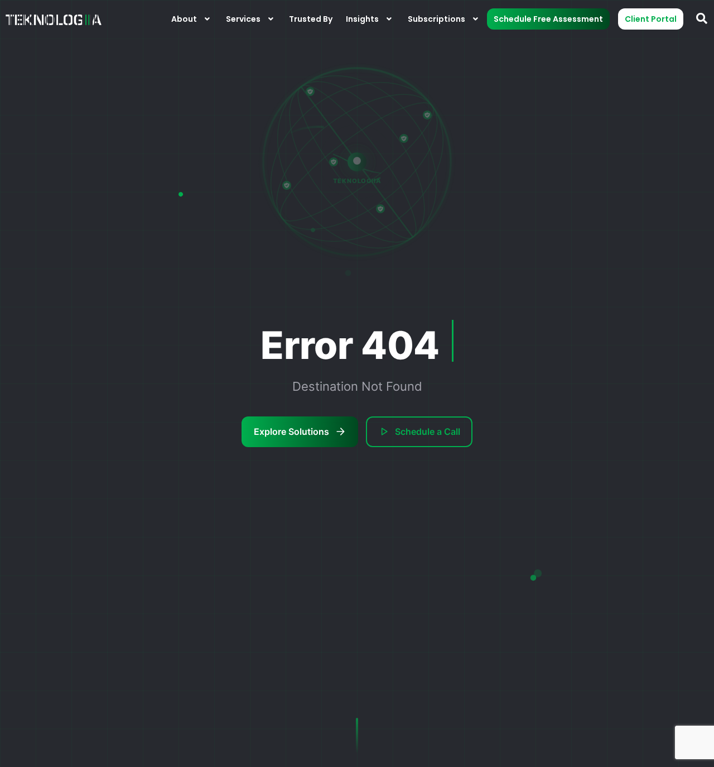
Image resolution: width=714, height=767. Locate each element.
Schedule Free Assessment (548, 19)
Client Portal (651, 19)
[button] (192, 19)
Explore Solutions (291, 431)
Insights (362, 19)
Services (243, 19)
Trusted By (310, 19)
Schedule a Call (427, 431)
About (184, 19)
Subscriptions (436, 19)
